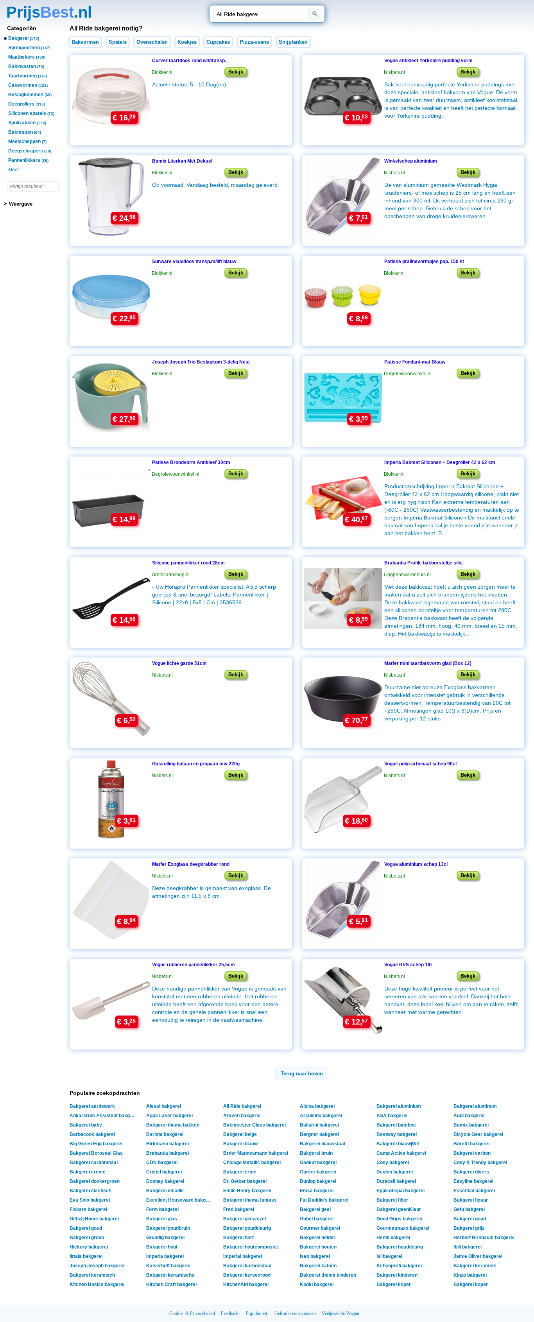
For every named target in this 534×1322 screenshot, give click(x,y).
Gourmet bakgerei (320, 1228)
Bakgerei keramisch (92, 1275)
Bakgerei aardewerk (92, 1106)
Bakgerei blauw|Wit (397, 1143)
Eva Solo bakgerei (90, 1200)
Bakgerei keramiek (474, 1265)
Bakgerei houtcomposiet (250, 1247)
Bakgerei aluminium (398, 1106)
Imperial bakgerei (242, 1256)
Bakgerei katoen (318, 1265)
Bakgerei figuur (470, 1200)
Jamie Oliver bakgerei (477, 1256)
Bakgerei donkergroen (95, 1181)
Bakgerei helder (317, 1237)
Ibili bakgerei (467, 1247)
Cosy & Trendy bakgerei (480, 1162)
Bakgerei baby (86, 1125)
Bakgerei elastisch (90, 1190)
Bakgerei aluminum (475, 1106)
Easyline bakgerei (473, 1181)
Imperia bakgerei (165, 1256)
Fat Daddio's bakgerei (324, 1200)
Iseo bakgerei (315, 1256)
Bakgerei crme (239, 1172)
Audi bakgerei (468, 1115)
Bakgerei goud (469, 1219)
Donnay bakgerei (165, 1181)
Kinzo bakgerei (470, 1275)
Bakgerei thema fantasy (250, 1200)
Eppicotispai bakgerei (400, 1190)
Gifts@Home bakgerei (94, 1219)
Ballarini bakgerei (319, 1125)
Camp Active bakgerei (401, 1153)
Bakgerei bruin (316, 1153)
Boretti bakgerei (471, 1143)
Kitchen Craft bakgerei (171, 1284)
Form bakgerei (162, 1209)
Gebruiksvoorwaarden (295, 1313)
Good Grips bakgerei (399, 1219)
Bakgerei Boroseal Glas (96, 1153)
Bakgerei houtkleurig (399, 1247)
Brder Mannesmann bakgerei (255, 1153)
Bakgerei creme (88, 1172)
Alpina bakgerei (317, 1106)
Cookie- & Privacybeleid (192, 1313)
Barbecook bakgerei (92, 1134)
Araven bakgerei (241, 1115)
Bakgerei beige (240, 1134)
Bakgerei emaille (165, 1190)
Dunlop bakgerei (318, 1181)
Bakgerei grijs (469, 1228)
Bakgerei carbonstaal (94, 1162)
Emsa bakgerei (316, 1190)
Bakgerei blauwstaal (322, 1143)
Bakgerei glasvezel (244, 1219)
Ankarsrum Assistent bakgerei (104, 1115)
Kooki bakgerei (316, 1284)
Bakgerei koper (393, 1284)
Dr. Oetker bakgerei (245, 1181)
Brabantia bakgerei (167, 1153)
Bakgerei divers (471, 1172)
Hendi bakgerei (393, 1237)
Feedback (229, 1313)
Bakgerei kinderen (397, 1275)
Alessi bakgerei (163, 1106)
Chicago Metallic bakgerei (252, 1162)
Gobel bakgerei (316, 1219)
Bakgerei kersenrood (247, 1275)
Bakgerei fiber (392, 1200)
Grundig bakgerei (165, 1237)
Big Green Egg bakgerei (96, 1143)
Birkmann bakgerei (167, 1143)
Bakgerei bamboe (396, 1125)
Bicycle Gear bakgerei (478, 1134)
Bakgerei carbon (472, 1153)
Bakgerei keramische (170, 1275)
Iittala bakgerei (86, 1256)
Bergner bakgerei (319, 1134)
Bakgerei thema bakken (172, 1125)
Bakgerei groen (87, 1237)
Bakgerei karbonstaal (247, 1265)
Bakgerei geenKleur (398, 1209)
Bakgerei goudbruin (168, 1228)
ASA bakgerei (391, 1115)
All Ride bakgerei (242, 1106)
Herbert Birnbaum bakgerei (483, 1237)
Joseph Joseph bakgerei (97, 1265)
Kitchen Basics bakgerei (97, 1284)
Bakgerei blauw (240, 1143)
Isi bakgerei (389, 1256)
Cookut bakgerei (318, 1162)
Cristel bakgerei (164, 1172)
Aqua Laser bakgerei (169, 1115)
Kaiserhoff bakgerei (168, 1265)
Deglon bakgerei (394, 1172)
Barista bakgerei (164, 1134)
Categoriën (21, 28)
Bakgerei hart (238, 1237)
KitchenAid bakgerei (246, 1284)
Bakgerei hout (161, 1247)
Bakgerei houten (318, 1247)
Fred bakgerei (238, 1209)
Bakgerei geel (315, 1209)
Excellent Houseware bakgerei (180, 1200)
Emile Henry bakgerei (247, 1190)
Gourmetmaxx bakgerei (402, 1228)
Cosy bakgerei (392, 1162)
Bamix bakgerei (471, 1125)
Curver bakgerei (318, 1172)
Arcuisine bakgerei (321, 1115)
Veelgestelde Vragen (340, 1313)
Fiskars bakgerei (88, 1209)
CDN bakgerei (161, 1162)
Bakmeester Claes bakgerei (254, 1125)
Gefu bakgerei (469, 1209)
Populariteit (256, 1313)
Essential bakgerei (474, 1190)
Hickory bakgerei (89, 1247)
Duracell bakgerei (396, 1181)
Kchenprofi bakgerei (399, 1265)
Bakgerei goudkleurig (247, 1228)
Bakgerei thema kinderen (328, 1275)
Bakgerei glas (161, 1219)
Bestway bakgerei (396, 1134)
